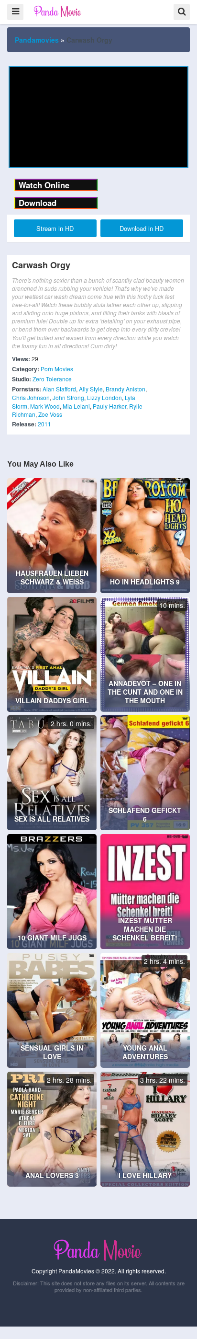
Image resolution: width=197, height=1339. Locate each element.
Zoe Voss (50, 414)
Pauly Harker (109, 406)
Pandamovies (37, 40)
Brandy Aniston (125, 389)
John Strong (68, 397)
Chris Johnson (31, 397)
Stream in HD (55, 228)
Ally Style (91, 389)
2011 (44, 424)
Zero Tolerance (52, 379)
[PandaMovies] (58, 11)
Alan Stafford (59, 389)
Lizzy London (104, 397)
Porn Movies (57, 369)
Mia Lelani (76, 406)
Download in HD (142, 228)
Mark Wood (45, 406)
